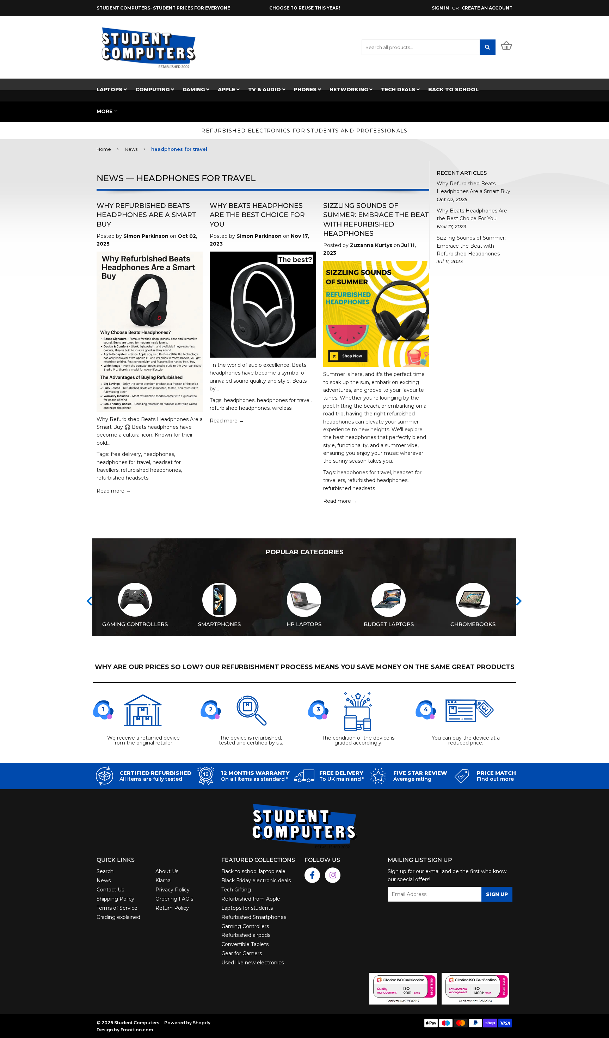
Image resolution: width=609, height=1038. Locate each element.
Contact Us (110, 889)
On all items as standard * (254, 779)
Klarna (163, 880)
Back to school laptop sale (253, 871)
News (131, 149)
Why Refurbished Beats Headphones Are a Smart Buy (146, 215)
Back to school (453, 89)
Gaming (194, 89)
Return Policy (172, 908)
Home (104, 149)
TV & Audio (265, 89)
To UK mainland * (341, 779)
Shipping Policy (115, 899)
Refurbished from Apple (250, 899)
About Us (166, 871)
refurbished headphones (151, 470)
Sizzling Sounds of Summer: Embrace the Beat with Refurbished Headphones (471, 246)
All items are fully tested (150, 779)
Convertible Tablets (245, 944)
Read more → (114, 491)
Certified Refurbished (155, 773)
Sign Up (497, 894)
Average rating (412, 779)
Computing (153, 89)
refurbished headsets (122, 478)
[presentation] (89, 601)
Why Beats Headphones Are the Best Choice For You (257, 215)
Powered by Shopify (187, 1022)
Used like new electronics (252, 962)
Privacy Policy (172, 889)
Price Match (496, 773)
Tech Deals (399, 89)
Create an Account (487, 8)
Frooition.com (137, 1029)
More (104, 111)
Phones (306, 89)
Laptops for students (247, 908)
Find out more (495, 779)
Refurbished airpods (245, 935)
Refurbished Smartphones (253, 917)
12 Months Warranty (255, 773)
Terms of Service (117, 908)
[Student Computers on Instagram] (332, 875)
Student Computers (136, 1022)
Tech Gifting (236, 889)
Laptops (110, 89)
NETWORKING (349, 89)
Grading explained (118, 917)
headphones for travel (123, 462)
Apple (227, 89)
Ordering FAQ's (174, 899)
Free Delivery (341, 773)
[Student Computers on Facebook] (312, 875)
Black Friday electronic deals (256, 880)
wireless (281, 408)
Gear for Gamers (241, 953)
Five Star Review (420, 773)
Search (105, 871)
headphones (158, 454)
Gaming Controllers (245, 926)
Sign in (440, 8)
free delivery (126, 454)
